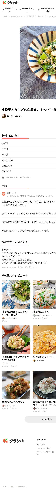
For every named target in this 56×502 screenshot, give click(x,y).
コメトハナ (9, 363)
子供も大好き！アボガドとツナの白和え (15, 358)
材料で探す (41, 444)
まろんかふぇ (10, 406)
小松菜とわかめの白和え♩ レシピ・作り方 (15, 313)
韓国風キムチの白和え (13, 402)
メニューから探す (44, 448)
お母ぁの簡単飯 (41, 408)
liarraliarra (40, 360)
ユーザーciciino (14, 116)
